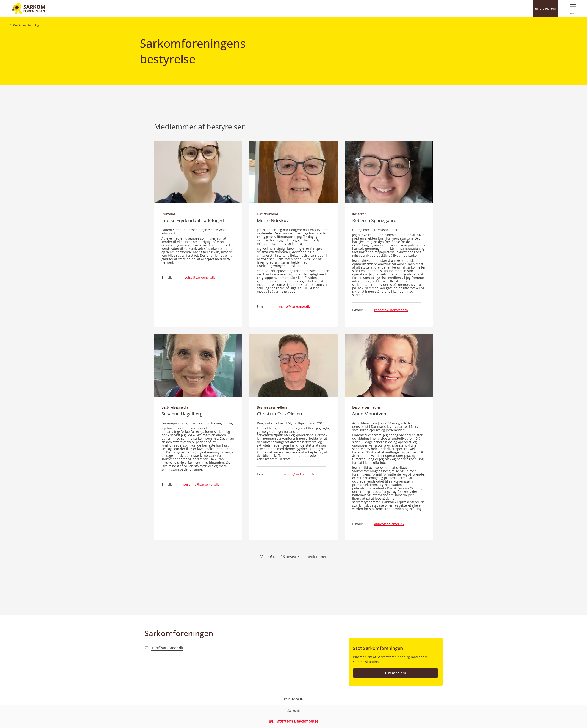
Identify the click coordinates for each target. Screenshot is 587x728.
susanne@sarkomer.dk (201, 484)
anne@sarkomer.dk (389, 524)
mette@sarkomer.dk (294, 306)
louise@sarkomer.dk (199, 277)
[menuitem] (572, 8)
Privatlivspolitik (293, 699)
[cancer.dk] (293, 721)
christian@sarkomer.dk (296, 474)
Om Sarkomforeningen (27, 25)
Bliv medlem (395, 673)
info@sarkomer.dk (167, 647)
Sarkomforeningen (178, 633)
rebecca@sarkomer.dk (391, 310)
